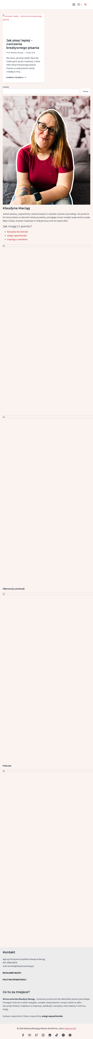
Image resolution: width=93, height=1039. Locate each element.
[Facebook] (23, 1035)
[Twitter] (36, 1035)
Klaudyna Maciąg (17, 53)
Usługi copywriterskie (17, 235)
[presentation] (23, 24)
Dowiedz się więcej (16, 77)
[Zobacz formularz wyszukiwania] (85, 4)
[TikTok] (56, 1035)
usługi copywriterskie (52, 1016)
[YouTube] (29, 1035)
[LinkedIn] (50, 1035)
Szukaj (6, 87)
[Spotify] (63, 1035)
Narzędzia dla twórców (17, 231)
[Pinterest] (70, 1035)
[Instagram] (43, 1035)
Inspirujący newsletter (17, 239)
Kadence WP (70, 1028)
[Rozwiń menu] (73, 4)
